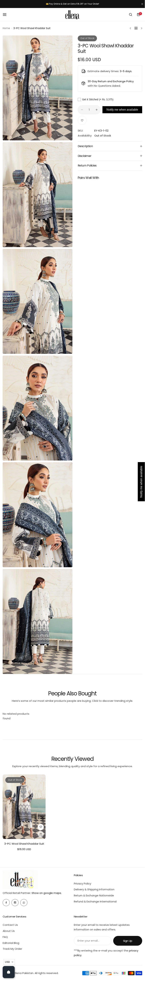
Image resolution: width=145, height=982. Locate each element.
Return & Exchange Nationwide (94, 895)
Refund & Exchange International (95, 901)
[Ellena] (72, 14)
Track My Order (12, 949)
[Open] (9, 972)
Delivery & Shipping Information (94, 889)
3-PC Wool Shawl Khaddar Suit (24, 844)
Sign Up (127, 941)
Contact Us (10, 925)
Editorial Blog (11, 943)
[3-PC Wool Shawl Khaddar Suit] (24, 806)
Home (6, 28)
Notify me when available (122, 109)
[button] (9, 962)
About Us (9, 931)
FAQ (5, 937)
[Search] (130, 14)
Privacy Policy (82, 883)
